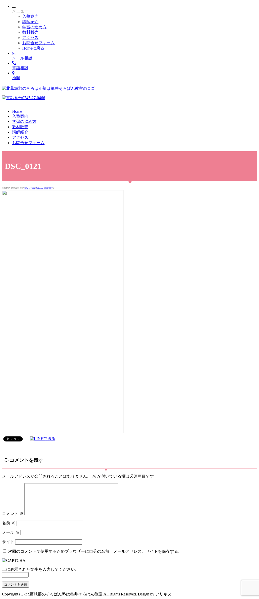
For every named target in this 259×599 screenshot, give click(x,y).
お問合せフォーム (38, 43)
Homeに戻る (33, 48)
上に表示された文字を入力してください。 (40, 569)
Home (17, 111)
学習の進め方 (34, 27)
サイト (8, 542)
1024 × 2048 (29, 188)
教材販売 (30, 32)
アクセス (30, 37)
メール (10, 532)
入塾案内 (30, 16)
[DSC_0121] (62, 431)
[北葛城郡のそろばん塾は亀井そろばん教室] (48, 88)
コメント (12, 514)
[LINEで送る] (42, 438)
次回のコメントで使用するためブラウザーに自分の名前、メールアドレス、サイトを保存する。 (95, 551)
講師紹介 (30, 21)
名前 (8, 523)
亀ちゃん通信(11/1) (44, 188)
